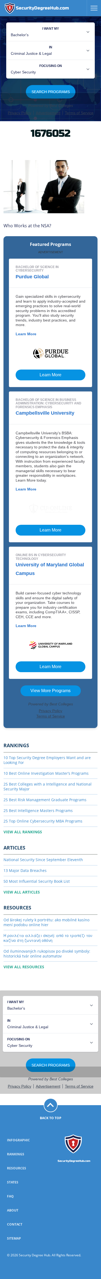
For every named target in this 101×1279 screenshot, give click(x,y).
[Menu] (92, 8)
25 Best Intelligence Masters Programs (38, 810)
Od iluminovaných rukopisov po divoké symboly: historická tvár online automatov (47, 954)
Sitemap (14, 1238)
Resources (16, 1168)
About (12, 1210)
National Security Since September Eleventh (43, 859)
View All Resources (24, 966)
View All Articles (22, 892)
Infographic (18, 1140)
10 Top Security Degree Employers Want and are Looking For (47, 760)
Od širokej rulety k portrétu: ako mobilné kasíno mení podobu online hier (46, 922)
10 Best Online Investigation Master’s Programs (46, 773)
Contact (14, 1224)
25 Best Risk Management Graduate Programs (45, 799)
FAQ (10, 1196)
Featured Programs (50, 244)
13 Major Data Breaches (25, 870)
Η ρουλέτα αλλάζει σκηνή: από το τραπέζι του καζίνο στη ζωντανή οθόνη (48, 938)
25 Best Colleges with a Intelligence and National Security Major (48, 786)
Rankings (15, 1154)
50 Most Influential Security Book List (37, 881)
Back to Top (50, 1118)
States (12, 1182)
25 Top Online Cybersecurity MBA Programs (43, 821)
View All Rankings (23, 831)
